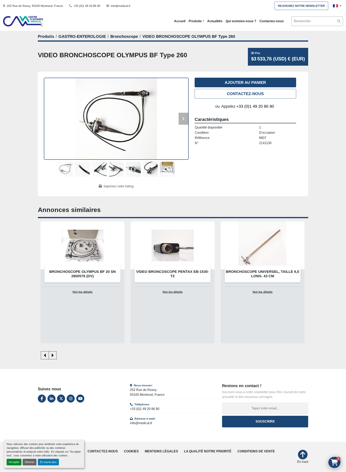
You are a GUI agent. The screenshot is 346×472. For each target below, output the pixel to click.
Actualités (214, 21)
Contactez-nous (272, 21)
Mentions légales (161, 451)
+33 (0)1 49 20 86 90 (86, 5)
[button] (196, 21)
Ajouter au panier (245, 82)
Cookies (131, 451)
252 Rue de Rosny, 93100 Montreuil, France (35, 5)
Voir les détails (82, 291)
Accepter (14, 462)
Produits (195, 21)
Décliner (29, 462)
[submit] (339, 21)
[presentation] (45, 355)
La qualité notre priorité (207, 451)
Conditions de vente (256, 451)
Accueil (179, 21)
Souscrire (265, 421)
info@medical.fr (121, 5)
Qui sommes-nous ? (241, 21)
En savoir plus (48, 462)
